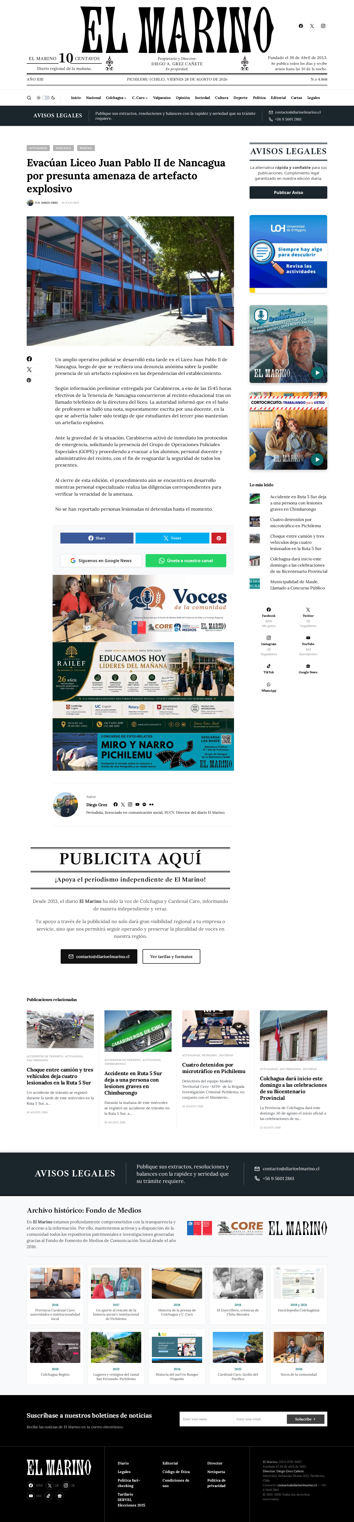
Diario (123, 1463)
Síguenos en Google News (105, 560)
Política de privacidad (216, 1483)
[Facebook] (301, 26)
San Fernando (37, 1060)
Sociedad (226, 1055)
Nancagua (63, 148)
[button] (29, 97)
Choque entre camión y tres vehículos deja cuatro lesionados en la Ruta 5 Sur (297, 542)
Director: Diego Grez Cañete (283, 1471)
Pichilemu (209, 1055)
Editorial (170, 1463)
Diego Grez (96, 804)
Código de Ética (176, 1471)
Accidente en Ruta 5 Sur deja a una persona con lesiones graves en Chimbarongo (298, 503)
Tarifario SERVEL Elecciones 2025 (131, 1499)
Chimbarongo (115, 1064)
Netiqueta (216, 1471)
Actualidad (38, 148)
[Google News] (59, 1496)
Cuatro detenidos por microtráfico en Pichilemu (213, 1067)
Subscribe (303, 1419)
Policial (86, 148)
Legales (124, 1471)
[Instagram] (323, 26)
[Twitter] (312, 26)
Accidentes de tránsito (45, 1056)
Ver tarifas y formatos (171, 956)
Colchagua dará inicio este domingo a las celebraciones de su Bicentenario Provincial (298, 565)
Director (215, 1463)
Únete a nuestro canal (190, 560)
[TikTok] (48, 1496)
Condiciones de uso (175, 1483)
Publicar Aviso (288, 192)
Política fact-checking (129, 1483)
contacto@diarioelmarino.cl (103, 956)
